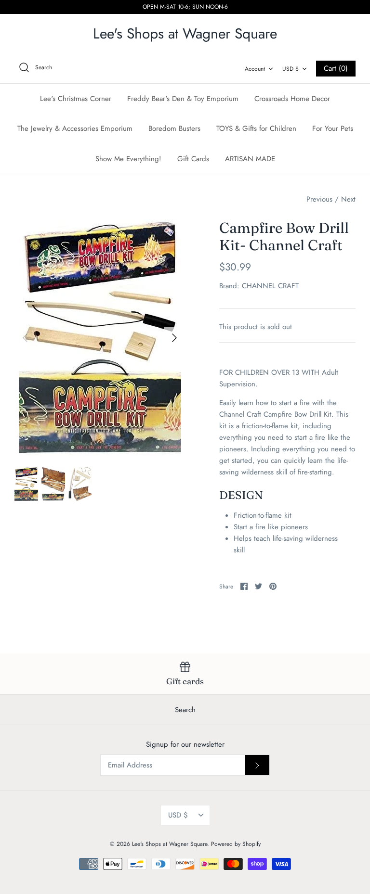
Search (185, 709)
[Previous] (25, 337)
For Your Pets (332, 128)
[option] (99, 337)
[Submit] (257, 765)
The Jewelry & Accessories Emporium (74, 128)
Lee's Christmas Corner (75, 98)
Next (348, 199)
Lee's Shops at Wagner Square (169, 844)
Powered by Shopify (236, 844)
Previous (319, 199)
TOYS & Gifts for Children (256, 128)
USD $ (290, 68)
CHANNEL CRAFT (270, 286)
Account (255, 68)
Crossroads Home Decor (292, 98)
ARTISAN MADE (250, 158)
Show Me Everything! (128, 158)
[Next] (174, 337)
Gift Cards (193, 158)
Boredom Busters (174, 128)
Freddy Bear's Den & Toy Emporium (182, 98)
